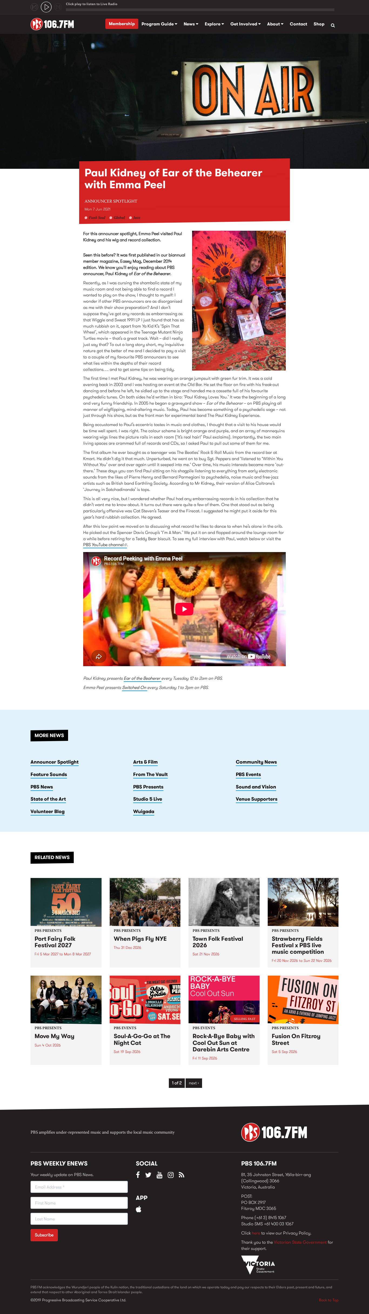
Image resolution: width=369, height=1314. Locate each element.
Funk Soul (97, 218)
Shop (319, 24)
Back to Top (328, 1300)
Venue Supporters (256, 799)
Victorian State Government (300, 1242)
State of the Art (48, 799)
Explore (213, 24)
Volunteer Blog (48, 811)
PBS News (42, 786)
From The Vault (150, 774)
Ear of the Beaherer (142, 678)
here (256, 1233)
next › (194, 1083)
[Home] (54, 24)
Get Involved (244, 24)
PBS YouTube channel (105, 545)
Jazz (136, 218)
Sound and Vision (256, 786)
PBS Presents (148, 786)
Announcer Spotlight (111, 201)
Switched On (134, 687)
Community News (256, 761)
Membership (122, 24)
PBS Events (248, 774)
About (274, 24)
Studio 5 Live (147, 799)
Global (119, 218)
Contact (298, 24)
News (190, 24)
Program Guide (158, 24)
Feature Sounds (49, 774)
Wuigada (143, 811)
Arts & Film (145, 761)
